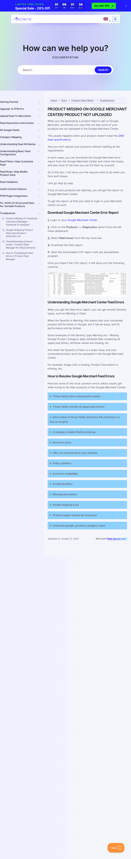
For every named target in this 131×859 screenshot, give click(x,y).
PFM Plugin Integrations (14, 195)
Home (53, 100)
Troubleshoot (7, 213)
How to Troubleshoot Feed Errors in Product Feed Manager (19, 256)
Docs (64, 100)
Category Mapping (10, 137)
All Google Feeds (9, 130)
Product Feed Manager (83, 100)
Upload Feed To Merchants (15, 115)
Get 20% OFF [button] (101, 5)
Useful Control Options (13, 189)
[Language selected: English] (105, 18)
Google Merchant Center (82, 220)
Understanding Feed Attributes (18, 144)
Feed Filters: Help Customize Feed (16, 163)
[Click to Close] (126, 5)
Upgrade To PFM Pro (12, 108)
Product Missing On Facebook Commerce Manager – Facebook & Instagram (21, 221)
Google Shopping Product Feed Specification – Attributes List (19, 232)
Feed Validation (9, 181)
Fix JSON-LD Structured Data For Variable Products (17, 204)
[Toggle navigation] (115, 18)
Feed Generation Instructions (17, 122)
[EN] (105, 18)
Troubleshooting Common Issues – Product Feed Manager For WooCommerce (20, 244)
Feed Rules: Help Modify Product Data (14, 173)
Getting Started (9, 101)
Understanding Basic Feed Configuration (15, 153)
